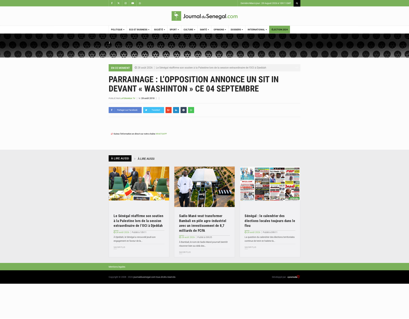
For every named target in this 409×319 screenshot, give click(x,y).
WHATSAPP (161, 134)
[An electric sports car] (139, 187)
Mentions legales (117, 266)
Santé (203, 29)
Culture (189, 29)
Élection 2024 (280, 29)
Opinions (219, 29)
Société (158, 29)
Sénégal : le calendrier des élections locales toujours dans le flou (270, 221)
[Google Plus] (169, 110)
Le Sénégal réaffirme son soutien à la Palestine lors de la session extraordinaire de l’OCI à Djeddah (211, 67)
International (256, 29)
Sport (173, 29)
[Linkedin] (176, 110)
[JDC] (204, 16)
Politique (117, 29)
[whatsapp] (191, 110)
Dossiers (236, 29)
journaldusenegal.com (144, 277)
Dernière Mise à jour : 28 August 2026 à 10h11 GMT (265, 3)
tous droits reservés (165, 277)
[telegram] (184, 110)
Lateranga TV (128, 98)
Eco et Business (138, 29)
